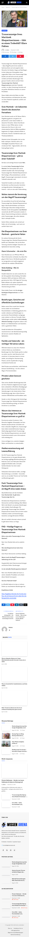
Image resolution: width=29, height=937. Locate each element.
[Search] (26, 2)
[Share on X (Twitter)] (12, 56)
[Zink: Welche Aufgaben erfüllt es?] (6, 744)
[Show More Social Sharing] (25, 56)
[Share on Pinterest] (20, 56)
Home (3, 7)
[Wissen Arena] (14, 2)
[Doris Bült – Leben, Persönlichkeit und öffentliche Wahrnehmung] (6, 805)
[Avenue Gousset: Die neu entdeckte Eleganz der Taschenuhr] (6, 872)
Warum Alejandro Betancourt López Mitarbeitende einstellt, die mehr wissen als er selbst (14, 660)
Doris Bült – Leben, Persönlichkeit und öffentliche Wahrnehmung (19, 804)
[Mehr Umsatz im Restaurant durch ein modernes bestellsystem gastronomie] (14, 698)
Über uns (10, 928)
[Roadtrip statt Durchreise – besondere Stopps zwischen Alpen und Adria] (6, 751)
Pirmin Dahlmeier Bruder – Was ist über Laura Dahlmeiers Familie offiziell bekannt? (21, 617)
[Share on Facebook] (5, 56)
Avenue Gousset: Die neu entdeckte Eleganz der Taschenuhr (18, 872)
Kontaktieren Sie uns (18, 928)
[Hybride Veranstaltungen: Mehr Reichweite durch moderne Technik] (6, 881)
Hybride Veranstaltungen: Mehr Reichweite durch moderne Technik (19, 880)
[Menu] (3, 2)
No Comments (6, 52)
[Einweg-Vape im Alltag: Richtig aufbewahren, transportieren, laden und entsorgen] (6, 736)
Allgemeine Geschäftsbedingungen (15, 932)
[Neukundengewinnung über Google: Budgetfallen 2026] (6, 728)
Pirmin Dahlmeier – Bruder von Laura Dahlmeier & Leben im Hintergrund (19, 895)
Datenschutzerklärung (15, 934)
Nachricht (8, 7)
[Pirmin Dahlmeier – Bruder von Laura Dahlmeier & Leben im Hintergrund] (14, 770)
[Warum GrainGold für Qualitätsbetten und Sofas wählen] (14, 674)
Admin (7, 50)
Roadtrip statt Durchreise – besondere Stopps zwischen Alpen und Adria (19, 751)
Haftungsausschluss (15, 930)
